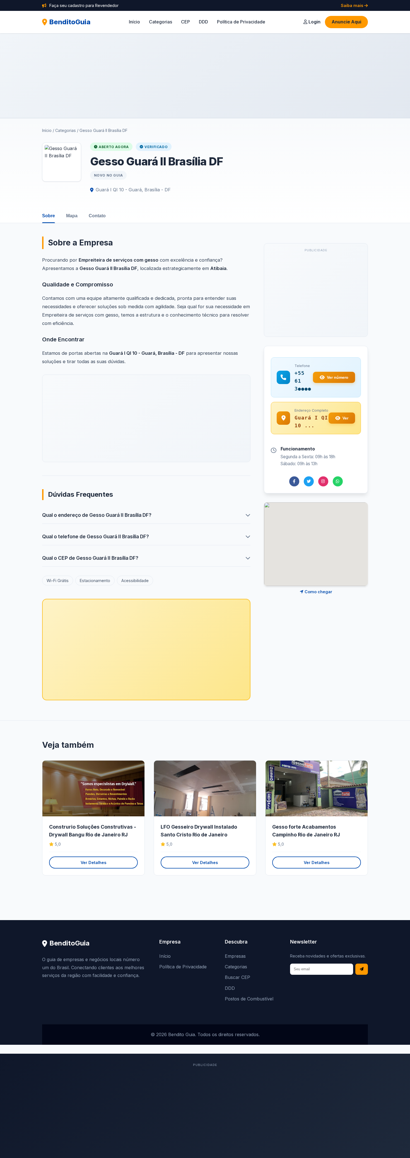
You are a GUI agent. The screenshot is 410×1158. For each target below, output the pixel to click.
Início (134, 22)
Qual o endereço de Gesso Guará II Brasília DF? (96, 515)
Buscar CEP (237, 977)
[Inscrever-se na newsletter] (361, 969)
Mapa (72, 215)
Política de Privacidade (241, 22)
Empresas (235, 956)
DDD (203, 22)
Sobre (48, 215)
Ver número (337, 377)
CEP (185, 22)
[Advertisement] (205, 76)
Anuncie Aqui (346, 22)
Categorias (160, 22)
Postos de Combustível (249, 999)
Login (313, 22)
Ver (345, 418)
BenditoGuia (70, 22)
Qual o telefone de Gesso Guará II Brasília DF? (95, 536)
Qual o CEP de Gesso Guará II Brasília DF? (90, 558)
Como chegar (317, 591)
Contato (97, 215)
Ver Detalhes (93, 862)
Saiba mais (352, 5)
